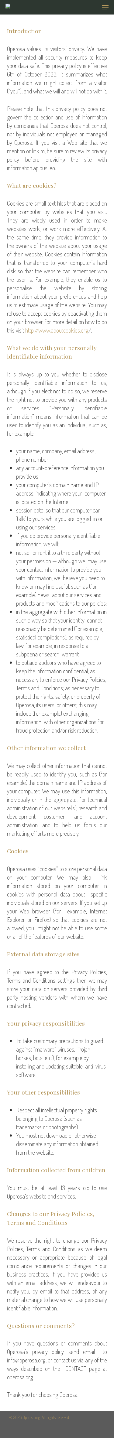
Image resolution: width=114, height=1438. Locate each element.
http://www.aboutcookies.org (56, 330)
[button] (105, 7)
